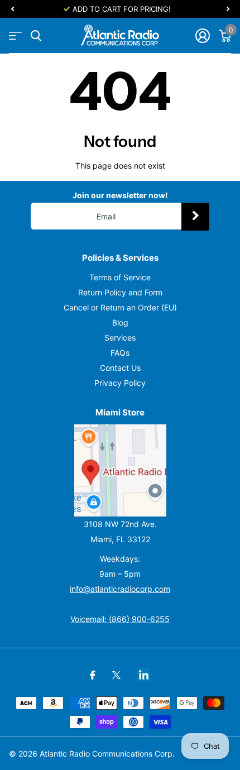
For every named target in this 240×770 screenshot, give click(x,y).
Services (120, 337)
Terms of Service (120, 277)
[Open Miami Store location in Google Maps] (120, 470)
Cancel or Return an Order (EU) (120, 307)
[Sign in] (202, 35)
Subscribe (195, 217)
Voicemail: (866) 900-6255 (120, 619)
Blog (120, 322)
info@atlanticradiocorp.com (120, 589)
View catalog (15, 36)
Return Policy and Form (120, 292)
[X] (116, 675)
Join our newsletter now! (120, 195)
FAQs (120, 352)
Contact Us (120, 367)
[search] (36, 36)
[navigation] (12, 9)
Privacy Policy (120, 383)
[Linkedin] (143, 674)
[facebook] (92, 675)
